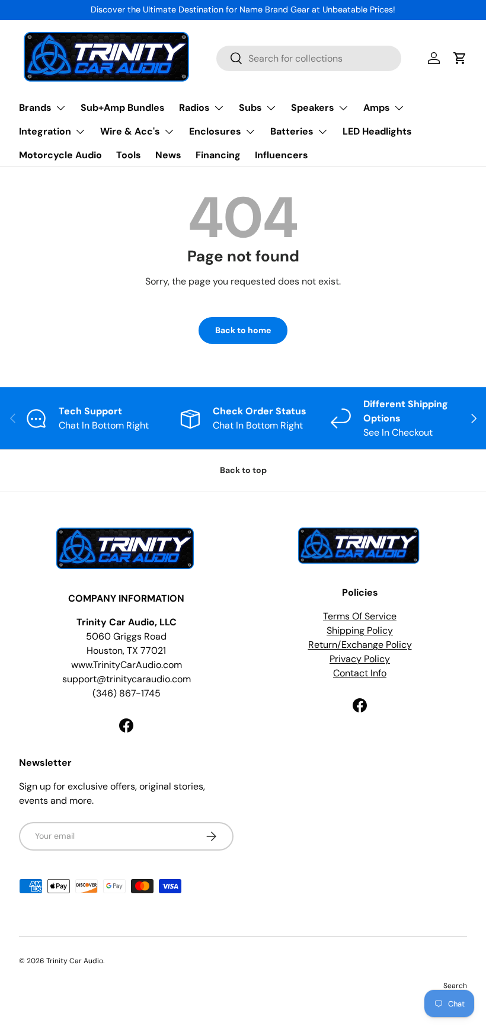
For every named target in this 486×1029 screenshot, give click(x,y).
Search (455, 985)
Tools (128, 155)
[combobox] (308, 58)
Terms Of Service (360, 616)
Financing (218, 155)
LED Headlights (377, 131)
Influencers (281, 155)
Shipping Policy (360, 630)
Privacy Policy (360, 659)
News (168, 155)
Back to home (243, 330)
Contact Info (359, 673)
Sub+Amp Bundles (123, 107)
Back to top (243, 470)
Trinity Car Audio (74, 961)
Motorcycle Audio (60, 155)
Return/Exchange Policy (360, 644)
